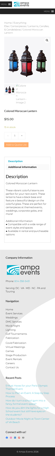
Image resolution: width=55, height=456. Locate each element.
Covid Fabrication (16, 342)
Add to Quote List (16, 144)
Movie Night (13, 325)
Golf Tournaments (16, 333)
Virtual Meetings (15, 347)
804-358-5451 (22, 281)
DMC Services (14, 321)
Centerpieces (18, 26)
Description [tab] (15, 161)
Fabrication (12, 338)
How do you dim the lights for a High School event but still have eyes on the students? (27, 411)
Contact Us (12, 367)
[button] (47, 40)
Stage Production (16, 355)
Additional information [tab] (22, 167)
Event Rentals (14, 359)
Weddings (12, 317)
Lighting (11, 329)
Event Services (14, 313)
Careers (10, 363)
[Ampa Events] (21, 4)
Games (10, 351)
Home (8, 22)
